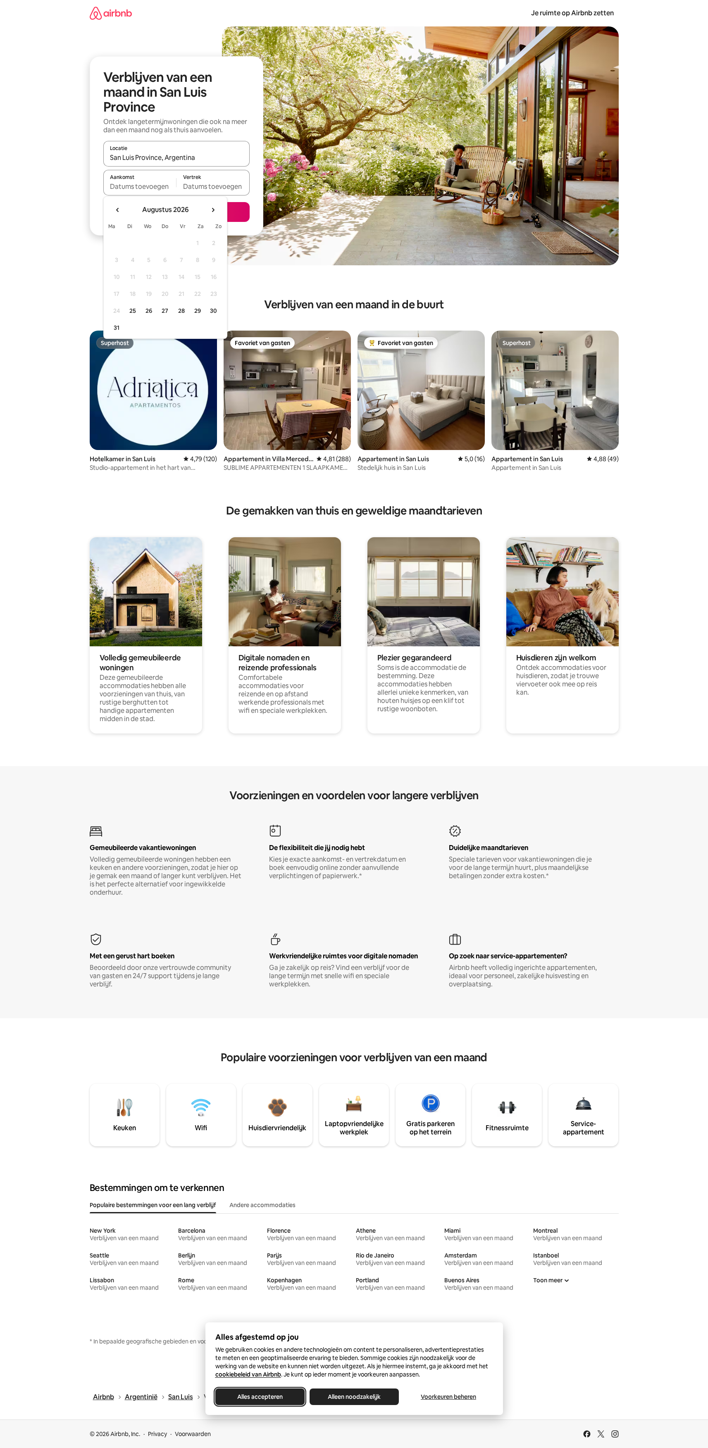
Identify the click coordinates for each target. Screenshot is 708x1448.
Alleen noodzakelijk (354, 1396)
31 (116, 327)
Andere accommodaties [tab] (262, 1205)
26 (148, 310)
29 (197, 310)
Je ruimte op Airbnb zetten (572, 13)
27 (165, 310)
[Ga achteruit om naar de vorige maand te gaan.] (117, 209)
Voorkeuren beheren (448, 1396)
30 (213, 310)
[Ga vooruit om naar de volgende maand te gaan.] (212, 209)
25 (132, 310)
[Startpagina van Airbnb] (111, 13)
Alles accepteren (260, 1396)
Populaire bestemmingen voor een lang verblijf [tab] (153, 1205)
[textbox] (140, 186)
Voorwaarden (193, 1434)
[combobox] (176, 157)
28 (181, 310)
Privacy (157, 1434)
